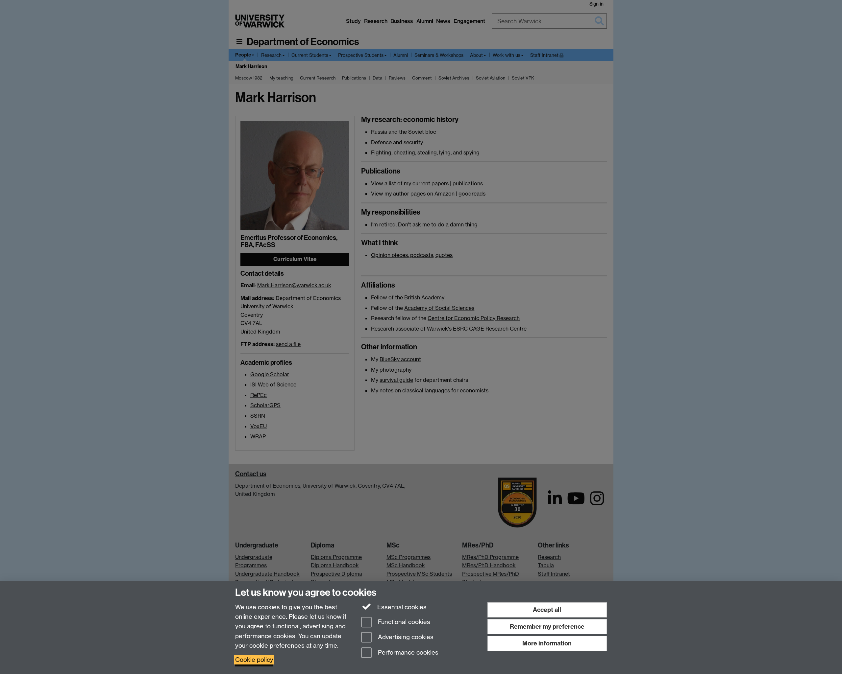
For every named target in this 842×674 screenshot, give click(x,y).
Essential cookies (401, 607)
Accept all (547, 610)
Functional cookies (403, 622)
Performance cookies (407, 653)
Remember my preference (547, 626)
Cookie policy (254, 659)
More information (547, 643)
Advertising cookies (404, 637)
